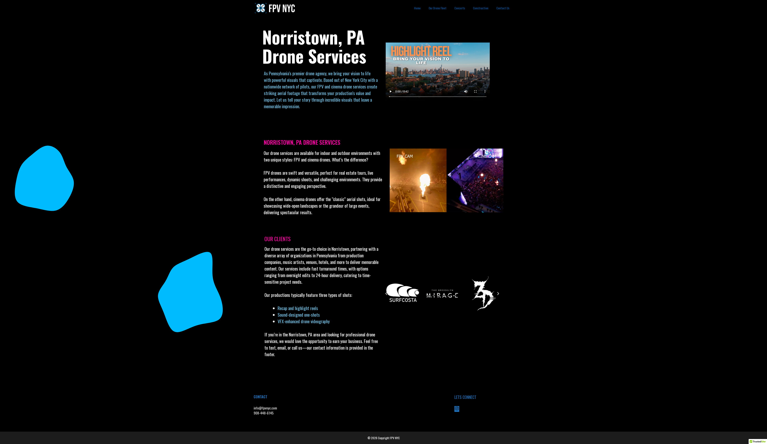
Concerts (459, 8)
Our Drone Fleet (437, 8)
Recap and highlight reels (298, 308)
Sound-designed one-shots (299, 314)
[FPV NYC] (275, 8)
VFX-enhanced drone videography (304, 321)
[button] (386, 294)
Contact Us (502, 8)
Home (417, 8)
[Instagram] (456, 409)
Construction (480, 8)
